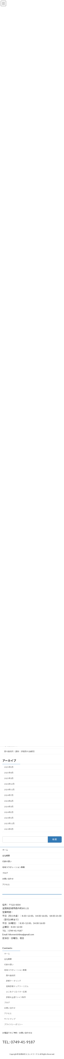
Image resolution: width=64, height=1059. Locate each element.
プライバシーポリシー (13, 1024)
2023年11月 (9, 823)
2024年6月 (8, 801)
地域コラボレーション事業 (13, 867)
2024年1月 (8, 818)
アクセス (6, 884)
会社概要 (6, 855)
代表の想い (7, 861)
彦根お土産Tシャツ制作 (16, 997)
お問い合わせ (8, 879)
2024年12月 (9, 784)
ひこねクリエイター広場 (16, 992)
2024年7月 (8, 795)
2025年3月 (8, 778)
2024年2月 (8, 812)
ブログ (5, 873)
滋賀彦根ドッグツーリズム (17, 986)
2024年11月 (9, 789)
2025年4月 (8, 773)
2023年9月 (8, 829)
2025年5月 (8, 767)
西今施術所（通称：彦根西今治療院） (20, 751)
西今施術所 (10, 975)
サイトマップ (9, 1019)
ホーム (5, 850)
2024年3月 (8, 806)
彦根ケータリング (13, 981)
